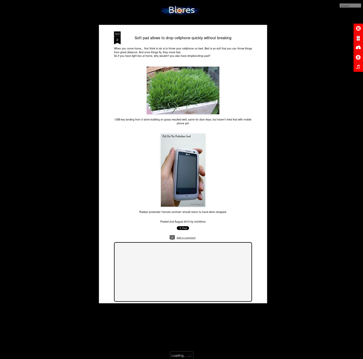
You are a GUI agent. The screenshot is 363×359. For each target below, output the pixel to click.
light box (137, 56)
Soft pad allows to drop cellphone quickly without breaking (183, 37)
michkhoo (200, 221)
